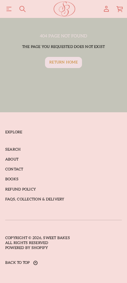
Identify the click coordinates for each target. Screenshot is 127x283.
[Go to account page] (106, 9)
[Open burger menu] (9, 9)
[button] (22, 9)
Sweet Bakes (56, 238)
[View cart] (120, 9)
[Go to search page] (22, 9)
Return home (63, 62)
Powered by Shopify (26, 248)
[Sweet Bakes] (65, 9)
